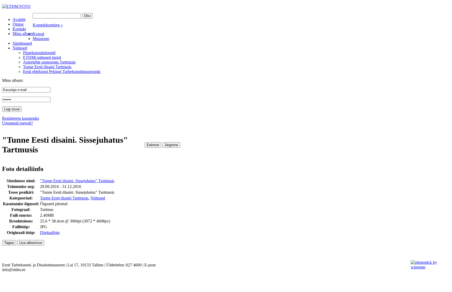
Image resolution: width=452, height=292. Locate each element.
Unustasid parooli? (17, 123)
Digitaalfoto (50, 232)
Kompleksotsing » (48, 25)
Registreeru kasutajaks (20, 118)
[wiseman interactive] (428, 267)
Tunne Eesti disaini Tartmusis (64, 198)
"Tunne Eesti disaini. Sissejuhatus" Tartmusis (77, 181)
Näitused (98, 198)
